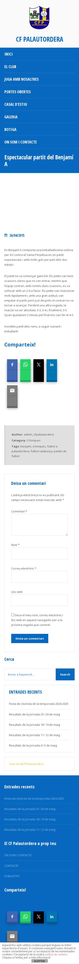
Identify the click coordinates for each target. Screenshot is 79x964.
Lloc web (17, 592)
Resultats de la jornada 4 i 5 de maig (33, 745)
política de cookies (56, 954)
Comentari (19, 511)
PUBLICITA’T (12, 876)
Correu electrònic (23, 568)
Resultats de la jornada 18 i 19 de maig (34, 725)
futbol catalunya (41, 451)
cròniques (39, 446)
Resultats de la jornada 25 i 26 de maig (34, 714)
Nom (15, 545)
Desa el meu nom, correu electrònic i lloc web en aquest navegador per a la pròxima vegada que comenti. (37, 620)
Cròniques (34, 440)
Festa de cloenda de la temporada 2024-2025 (38, 704)
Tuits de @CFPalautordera (26, 764)
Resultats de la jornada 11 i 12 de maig (34, 735)
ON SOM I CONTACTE (18, 855)
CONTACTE (11, 866)
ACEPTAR (39, 961)
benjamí (25, 446)
